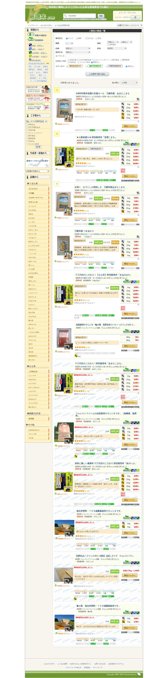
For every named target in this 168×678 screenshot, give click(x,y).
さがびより (38, 249)
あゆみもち (38, 399)
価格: (99, 43)
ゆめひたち (38, 289)
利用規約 (87, 667)
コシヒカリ (38, 188)
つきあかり (38, 238)
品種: (57, 48)
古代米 (38, 418)
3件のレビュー (84, 586)
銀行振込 (31, 136)
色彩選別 (33, 78)
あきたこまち (38, 230)
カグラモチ (38, 383)
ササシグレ (38, 340)
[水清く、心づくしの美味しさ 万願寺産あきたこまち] (63, 204)
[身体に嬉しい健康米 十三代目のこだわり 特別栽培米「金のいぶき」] (63, 482)
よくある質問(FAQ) (62, 25)
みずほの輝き (38, 273)
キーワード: (60, 56)
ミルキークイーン (38, 197)
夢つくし (38, 265)
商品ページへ (129, 126)
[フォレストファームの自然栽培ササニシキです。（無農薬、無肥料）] (64, 433)
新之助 (38, 352)
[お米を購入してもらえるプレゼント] (38, 101)
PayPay (31, 141)
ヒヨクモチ (38, 391)
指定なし (96, 62)
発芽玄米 (71, 19)
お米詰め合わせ (38, 430)
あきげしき (38, 297)
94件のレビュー (84, 494)
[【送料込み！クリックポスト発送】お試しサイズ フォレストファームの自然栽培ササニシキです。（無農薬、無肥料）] (63, 576)
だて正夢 (38, 269)
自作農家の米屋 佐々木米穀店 (92, 140)
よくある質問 (62, 664)
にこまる (38, 222)
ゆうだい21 (38, 234)
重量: (57, 43)
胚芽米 (45, 66)
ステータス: (60, 66)
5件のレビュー (85, 539)
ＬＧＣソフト (38, 293)
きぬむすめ (38, 301)
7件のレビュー (85, 166)
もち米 (84, 19)
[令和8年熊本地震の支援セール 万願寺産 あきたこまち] (64, 110)
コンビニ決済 (33, 144)
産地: (99, 48)
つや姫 (38, 193)
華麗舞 (38, 277)
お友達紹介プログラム (116, 664)
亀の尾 (38, 320)
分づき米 (37, 66)
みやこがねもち (38, 387)
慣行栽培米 (36, 60)
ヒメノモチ (38, 375)
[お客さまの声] (38, 93)
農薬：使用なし (38, 46)
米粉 (95, 19)
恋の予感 (38, 312)
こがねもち (38, 371)
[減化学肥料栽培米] (138, 145)
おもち (38, 72)
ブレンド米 (38, 434)
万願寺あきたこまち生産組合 (91, 97)
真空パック (102, 19)
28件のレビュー (84, 257)
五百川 (38, 348)
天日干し (33, 75)
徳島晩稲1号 (38, 356)
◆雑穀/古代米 (34, 413)
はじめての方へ (47, 25)
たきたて (38, 305)
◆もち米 (31, 366)
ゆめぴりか (38, 324)
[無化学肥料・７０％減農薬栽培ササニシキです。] (64, 528)
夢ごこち (38, 285)
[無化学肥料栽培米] (138, 332)
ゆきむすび (38, 336)
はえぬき (38, 218)
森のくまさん (38, 309)
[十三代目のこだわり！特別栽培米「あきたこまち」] (63, 383)
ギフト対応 (43, 78)
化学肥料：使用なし (40, 53)
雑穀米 (90, 19)
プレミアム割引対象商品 (38, 81)
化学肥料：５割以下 (40, 57)
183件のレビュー (85, 444)
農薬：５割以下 (38, 49)
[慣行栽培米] (138, 100)
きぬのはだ (38, 379)
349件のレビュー (84, 213)
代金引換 (31, 130)
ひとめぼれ (38, 210)
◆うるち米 (32, 183)
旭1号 (38, 344)
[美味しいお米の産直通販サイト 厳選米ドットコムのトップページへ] (39, 23)
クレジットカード (35, 133)
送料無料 (113, 45)
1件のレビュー (84, 117)
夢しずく (38, 328)
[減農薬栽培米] (135, 145)
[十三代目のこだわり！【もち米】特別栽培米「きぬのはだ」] (64, 294)
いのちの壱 (38, 226)
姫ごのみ (38, 360)
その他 (38, 438)
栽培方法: (59, 52)
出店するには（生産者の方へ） (81, 664)
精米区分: (59, 38)
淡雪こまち (38, 281)
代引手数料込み (34, 127)
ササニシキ (38, 202)
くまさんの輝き (38, 332)
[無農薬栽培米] (135, 332)
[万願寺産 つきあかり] (63, 248)
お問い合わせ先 (100, 664)
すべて (70, 38)
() (89, 38)
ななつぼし (38, 257)
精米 (79, 38)
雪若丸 (38, 214)
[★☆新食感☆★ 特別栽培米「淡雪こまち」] (64, 157)
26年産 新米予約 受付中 (36, 64)
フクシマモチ (38, 403)
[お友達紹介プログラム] (38, 110)
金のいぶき (38, 261)
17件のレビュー (84, 303)
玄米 (65, 19)
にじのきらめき (38, 246)
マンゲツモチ (38, 395)
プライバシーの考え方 (73, 667)
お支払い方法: (61, 61)
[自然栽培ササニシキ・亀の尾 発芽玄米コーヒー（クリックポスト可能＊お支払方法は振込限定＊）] (64, 339)
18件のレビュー (85, 350)
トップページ (33, 25)
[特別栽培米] (128, 145)
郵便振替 (31, 138)
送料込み (31, 124)
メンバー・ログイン (122, 17)
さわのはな (38, 316)
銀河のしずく (38, 242)
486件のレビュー (84, 394)
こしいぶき (38, 253)
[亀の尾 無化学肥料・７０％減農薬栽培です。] (64, 623)
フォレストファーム (88, 328)
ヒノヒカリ (38, 206)
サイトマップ (97, 667)
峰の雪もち (38, 407)
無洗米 (78, 19)
